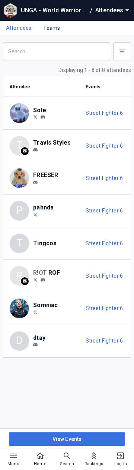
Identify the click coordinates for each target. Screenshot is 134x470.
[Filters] (122, 51)
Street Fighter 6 (104, 113)
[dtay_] (35, 345)
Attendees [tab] (18, 28)
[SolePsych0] (35, 117)
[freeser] (35, 182)
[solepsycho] (43, 117)
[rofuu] (43, 280)
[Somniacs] (35, 312)
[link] (43, 117)
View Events (67, 439)
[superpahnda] (35, 214)
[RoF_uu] (35, 280)
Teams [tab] (51, 28)
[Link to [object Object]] (21, 113)
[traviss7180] (35, 149)
